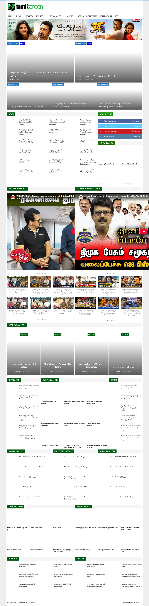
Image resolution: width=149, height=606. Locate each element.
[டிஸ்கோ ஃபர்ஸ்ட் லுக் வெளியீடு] (12, 162)
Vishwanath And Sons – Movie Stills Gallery (32, 467)
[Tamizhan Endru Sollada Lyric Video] (131, 540)
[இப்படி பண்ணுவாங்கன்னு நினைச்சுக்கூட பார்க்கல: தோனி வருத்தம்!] (12, 418)
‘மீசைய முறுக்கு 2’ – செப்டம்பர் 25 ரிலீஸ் (97, 76)
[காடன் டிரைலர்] (63, 518)
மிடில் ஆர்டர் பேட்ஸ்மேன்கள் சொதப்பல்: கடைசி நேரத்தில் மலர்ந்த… (129, 408)
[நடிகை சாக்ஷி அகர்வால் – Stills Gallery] (24, 352)
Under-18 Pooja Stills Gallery (27, 487)
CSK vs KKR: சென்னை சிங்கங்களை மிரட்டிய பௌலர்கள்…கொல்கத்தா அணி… (131, 418)
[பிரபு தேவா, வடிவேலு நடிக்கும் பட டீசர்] (43, 172)
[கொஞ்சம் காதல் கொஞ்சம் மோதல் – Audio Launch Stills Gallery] (74, 414)
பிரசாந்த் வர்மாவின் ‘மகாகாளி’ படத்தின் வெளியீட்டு (86, 132)
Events (39, 16)
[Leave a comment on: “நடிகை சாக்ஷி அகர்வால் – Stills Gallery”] (31, 371)
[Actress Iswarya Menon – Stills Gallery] (91, 352)
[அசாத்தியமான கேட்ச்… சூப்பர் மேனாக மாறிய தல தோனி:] (12, 428)
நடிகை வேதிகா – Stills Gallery (125, 367)
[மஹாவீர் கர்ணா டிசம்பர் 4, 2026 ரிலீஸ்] (74, 142)
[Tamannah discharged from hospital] (58, 459)
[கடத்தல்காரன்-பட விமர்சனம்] (108, 155)
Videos (70, 16)
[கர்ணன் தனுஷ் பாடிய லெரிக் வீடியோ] (85, 518)
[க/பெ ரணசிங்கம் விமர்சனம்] (131, 155)
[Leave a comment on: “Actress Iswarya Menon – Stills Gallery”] (99, 371)
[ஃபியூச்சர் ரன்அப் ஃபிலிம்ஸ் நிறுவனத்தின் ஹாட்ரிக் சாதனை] (74, 96)
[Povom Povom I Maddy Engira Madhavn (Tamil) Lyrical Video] (63, 540)
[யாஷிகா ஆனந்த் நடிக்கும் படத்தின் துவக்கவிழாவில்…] (97, 414)
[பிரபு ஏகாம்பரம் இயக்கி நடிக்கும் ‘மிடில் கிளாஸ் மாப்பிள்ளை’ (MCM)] (41, 62)
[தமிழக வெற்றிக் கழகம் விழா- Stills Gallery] (12, 567)
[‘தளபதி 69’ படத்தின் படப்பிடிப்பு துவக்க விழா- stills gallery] (51, 436)
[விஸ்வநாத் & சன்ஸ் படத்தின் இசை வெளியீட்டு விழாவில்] (74, 392)
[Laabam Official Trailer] (17, 540)
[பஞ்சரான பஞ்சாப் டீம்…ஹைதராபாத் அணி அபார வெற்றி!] (12, 408)
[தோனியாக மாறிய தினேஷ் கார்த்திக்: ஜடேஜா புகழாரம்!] (12, 388)
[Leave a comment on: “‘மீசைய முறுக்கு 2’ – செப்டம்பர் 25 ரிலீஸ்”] (138, 79)
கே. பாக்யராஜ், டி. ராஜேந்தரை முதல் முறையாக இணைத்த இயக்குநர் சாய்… (88, 162)
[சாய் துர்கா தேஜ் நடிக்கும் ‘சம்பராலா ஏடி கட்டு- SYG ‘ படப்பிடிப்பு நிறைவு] (12, 172)
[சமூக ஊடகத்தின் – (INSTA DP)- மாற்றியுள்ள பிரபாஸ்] (74, 172)
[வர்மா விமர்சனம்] (108, 174)
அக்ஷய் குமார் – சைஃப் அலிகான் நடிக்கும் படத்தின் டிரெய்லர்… (57, 122)
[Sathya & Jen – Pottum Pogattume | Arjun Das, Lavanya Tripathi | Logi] (17, 518)
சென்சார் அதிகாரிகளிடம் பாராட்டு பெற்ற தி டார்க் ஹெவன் (26, 132)
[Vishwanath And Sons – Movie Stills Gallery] (12, 469)
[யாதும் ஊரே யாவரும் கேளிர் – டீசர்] (108, 518)
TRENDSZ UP (138, 602)
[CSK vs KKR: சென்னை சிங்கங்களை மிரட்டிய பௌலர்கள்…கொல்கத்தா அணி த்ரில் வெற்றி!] (114, 418)
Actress (24, 334)
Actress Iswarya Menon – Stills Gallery (30, 497)
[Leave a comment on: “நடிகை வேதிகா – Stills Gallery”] (133, 371)
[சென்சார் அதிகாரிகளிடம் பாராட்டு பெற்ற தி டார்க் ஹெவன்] (12, 132)
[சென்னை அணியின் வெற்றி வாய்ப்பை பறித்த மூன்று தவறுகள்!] (12, 438)
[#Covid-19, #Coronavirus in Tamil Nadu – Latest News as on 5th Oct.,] (58, 479)
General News (13, 43)
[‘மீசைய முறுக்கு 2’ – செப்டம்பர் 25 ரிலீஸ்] (108, 62)
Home (11, 16)
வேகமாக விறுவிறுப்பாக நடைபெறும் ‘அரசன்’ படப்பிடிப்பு (86, 122)
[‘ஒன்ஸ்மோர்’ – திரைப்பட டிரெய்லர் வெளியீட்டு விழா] (12, 142)
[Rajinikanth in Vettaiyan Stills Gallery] (48, 567)
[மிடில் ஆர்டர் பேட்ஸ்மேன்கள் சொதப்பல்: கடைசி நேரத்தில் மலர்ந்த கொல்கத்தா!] (114, 408)
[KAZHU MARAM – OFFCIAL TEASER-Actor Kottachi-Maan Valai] (131, 518)
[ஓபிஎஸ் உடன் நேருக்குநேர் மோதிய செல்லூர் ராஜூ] (48, 577)
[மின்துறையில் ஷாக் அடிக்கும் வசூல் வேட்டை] (12, 587)
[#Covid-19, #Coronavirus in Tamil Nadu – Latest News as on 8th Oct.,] (114, 428)
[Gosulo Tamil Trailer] (40, 518)
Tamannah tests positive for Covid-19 (75, 487)
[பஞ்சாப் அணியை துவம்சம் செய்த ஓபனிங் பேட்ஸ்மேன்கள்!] (12, 398)
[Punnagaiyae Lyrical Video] (108, 540)
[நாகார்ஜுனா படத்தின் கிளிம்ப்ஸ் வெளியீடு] (29, 96)
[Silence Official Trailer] (40, 540)
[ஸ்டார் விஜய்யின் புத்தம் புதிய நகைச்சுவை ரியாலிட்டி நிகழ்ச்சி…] (114, 388)
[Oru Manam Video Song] (85, 540)
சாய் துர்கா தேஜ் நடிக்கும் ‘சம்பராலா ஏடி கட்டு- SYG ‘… (26, 172)
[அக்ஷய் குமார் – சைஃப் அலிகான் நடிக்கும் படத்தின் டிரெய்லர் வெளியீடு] (119, 96)
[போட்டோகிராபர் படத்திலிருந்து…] (12, 479)
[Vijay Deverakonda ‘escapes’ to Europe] (58, 469)
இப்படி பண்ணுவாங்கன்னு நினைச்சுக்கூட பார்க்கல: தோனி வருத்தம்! (28, 418)
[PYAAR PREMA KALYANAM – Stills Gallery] (12, 459)
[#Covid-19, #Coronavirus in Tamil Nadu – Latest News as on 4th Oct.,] (58, 499)
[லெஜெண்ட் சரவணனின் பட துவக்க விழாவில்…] (97, 436)
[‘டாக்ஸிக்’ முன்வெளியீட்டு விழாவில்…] (51, 392)
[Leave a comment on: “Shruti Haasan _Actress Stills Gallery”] (65, 371)
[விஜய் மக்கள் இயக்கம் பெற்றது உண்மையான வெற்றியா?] (12, 577)
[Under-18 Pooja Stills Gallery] (12, 489)
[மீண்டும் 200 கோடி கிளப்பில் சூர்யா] (43, 132)
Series (81, 16)
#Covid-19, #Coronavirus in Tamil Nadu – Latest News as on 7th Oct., (131, 438)
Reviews (30, 16)
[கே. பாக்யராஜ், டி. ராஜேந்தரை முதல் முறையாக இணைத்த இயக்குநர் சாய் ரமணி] (74, 162)
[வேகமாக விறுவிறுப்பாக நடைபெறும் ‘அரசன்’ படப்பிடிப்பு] (74, 122)
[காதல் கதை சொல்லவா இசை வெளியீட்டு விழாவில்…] (51, 414)
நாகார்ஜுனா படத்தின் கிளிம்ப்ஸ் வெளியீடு (27, 106)
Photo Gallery (55, 16)
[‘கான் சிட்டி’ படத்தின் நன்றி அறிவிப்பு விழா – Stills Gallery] (97, 392)
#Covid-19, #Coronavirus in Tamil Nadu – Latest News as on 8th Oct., (131, 428)
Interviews (91, 16)
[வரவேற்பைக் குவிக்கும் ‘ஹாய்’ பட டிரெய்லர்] (12, 152)
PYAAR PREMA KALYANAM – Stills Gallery (33, 457)
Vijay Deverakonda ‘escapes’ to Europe (76, 467)
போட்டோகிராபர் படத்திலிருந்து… (28, 477)
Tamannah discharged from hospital (75, 457)
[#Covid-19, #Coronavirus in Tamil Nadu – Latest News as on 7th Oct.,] (114, 438)
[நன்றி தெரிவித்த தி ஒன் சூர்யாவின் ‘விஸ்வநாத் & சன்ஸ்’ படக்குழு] (43, 162)
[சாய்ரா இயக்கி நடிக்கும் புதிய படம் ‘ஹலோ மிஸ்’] (74, 152)
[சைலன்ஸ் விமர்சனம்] (131, 174)
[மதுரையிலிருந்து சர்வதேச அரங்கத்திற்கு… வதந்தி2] (43, 142)
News (18, 16)
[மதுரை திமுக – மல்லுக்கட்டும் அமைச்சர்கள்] (48, 587)
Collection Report (109, 16)
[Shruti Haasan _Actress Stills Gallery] (57, 352)
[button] (44, 273)
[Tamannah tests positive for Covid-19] (58, 489)
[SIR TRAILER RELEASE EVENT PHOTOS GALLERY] (74, 436)
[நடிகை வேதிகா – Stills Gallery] (125, 352)
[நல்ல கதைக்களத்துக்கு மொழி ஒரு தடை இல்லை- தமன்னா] (114, 398)
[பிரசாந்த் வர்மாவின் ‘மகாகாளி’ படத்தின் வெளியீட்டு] (74, 132)
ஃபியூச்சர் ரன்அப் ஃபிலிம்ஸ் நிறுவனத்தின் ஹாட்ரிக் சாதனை (26, 122)
